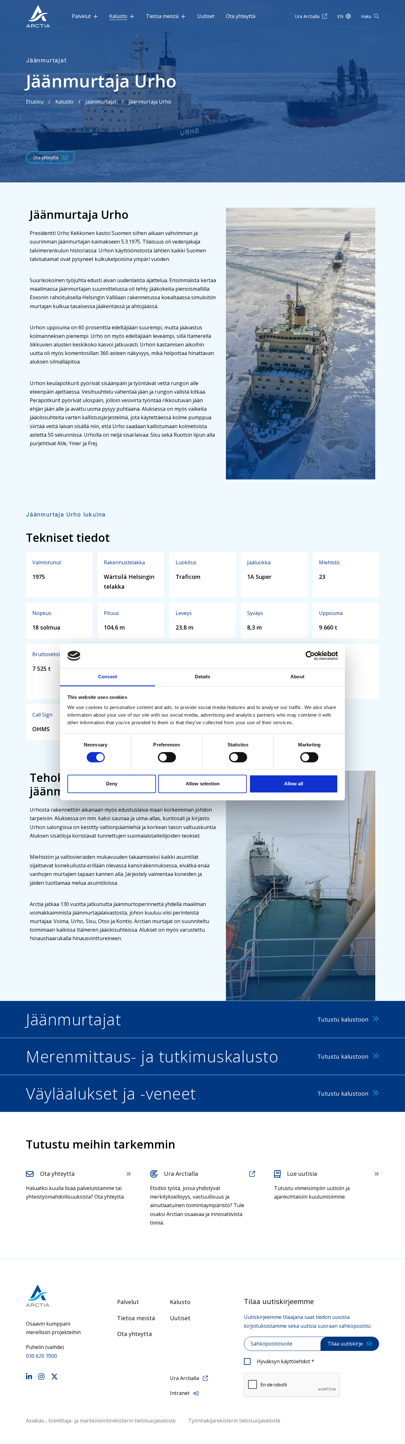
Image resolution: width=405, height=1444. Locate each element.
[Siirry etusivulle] (55, 1295)
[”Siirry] (38, 16)
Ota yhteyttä (240, 16)
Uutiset (206, 16)
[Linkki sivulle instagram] (41, 1377)
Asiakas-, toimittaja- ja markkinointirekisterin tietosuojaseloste (101, 1420)
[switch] (167, 757)
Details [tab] (202, 676)
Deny (111, 783)
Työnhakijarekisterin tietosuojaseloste (234, 1420)
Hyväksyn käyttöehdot (285, 1361)
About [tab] (297, 676)
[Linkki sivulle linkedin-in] (29, 1377)
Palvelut (81, 16)
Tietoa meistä (162, 16)
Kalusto (118, 16)
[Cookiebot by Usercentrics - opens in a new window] (310, 656)
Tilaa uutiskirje (345, 1343)
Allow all (293, 783)
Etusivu (34, 101)
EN (340, 16)
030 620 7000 (41, 1355)
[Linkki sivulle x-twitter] (54, 1377)
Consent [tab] (107, 676)
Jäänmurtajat (100, 101)
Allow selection (203, 783)
